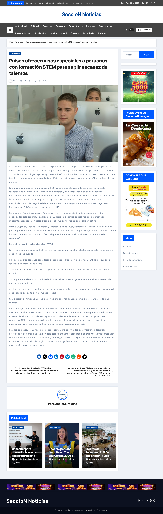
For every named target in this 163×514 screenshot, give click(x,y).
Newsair (88, 510)
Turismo (102, 33)
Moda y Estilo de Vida (46, 33)
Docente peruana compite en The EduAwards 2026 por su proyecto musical (62, 454)
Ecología (60, 26)
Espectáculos (76, 26)
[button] (155, 30)
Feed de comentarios (133, 260)
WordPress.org (130, 266)
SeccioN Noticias (81, 14)
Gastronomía (106, 26)
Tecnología (88, 33)
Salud (64, 33)
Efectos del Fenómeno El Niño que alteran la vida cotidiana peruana (97, 454)
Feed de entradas (131, 253)
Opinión (75, 33)
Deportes (47, 26)
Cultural (34, 26)
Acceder (127, 246)
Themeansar (102, 510)
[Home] (10, 30)
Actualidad (21, 26)
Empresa (90, 26)
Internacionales (23, 33)
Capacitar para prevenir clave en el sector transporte (24, 452)
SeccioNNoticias (25, 81)
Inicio (11, 42)
